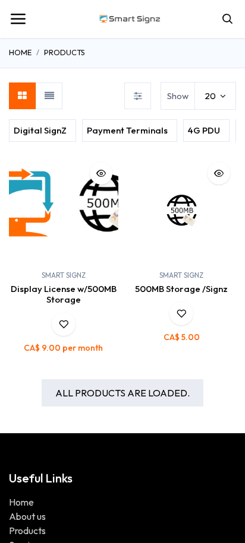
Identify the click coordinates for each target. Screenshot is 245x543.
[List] (49, 95)
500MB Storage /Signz (181, 288)
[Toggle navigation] (18, 19)
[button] (230, 130)
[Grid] (22, 95)
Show (178, 95)
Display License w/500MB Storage (64, 294)
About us (27, 516)
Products (64, 52)
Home (20, 52)
